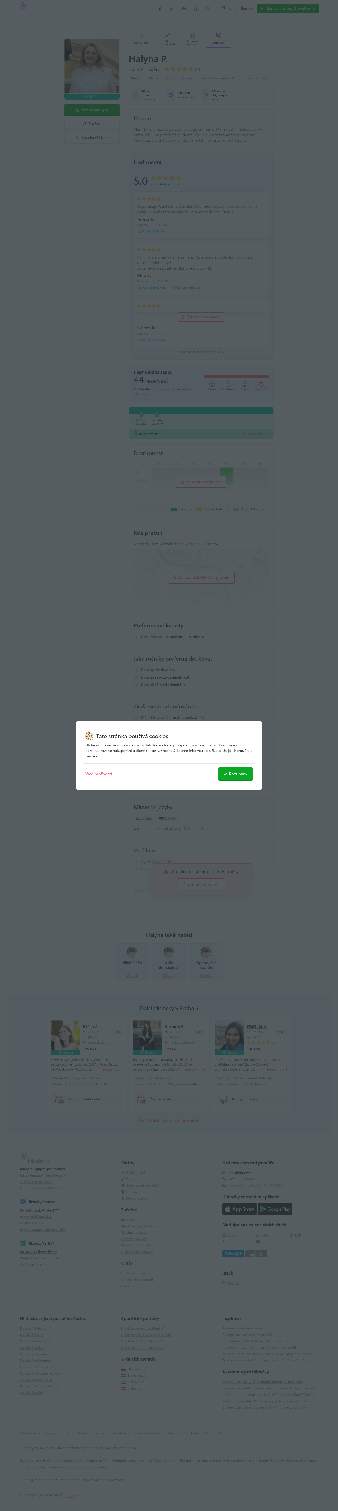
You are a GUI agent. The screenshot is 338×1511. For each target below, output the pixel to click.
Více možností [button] (98, 774)
